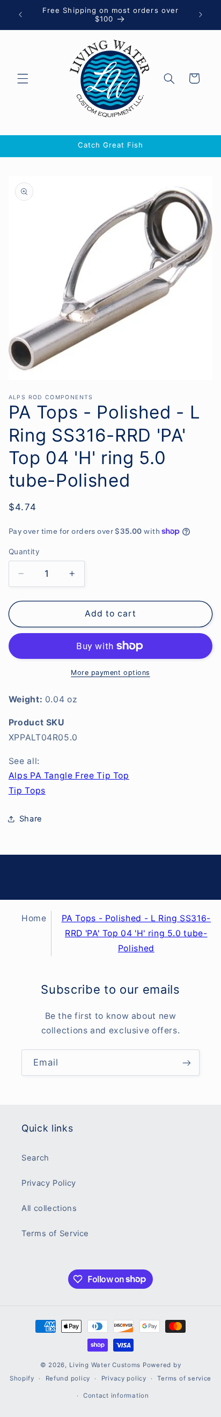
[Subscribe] (186, 1062)
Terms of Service (55, 1233)
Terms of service (184, 1378)
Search (35, 1158)
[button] (22, 78)
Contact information (116, 1395)
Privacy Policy (48, 1183)
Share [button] (30, 819)
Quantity (24, 551)
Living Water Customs (105, 1365)
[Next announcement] (200, 14)
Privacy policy (123, 1378)
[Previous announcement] (20, 14)
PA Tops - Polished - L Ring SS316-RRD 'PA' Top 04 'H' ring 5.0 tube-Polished (136, 933)
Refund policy (68, 1378)
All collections (49, 1208)
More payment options (110, 673)
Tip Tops (27, 790)
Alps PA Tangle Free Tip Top (69, 775)
